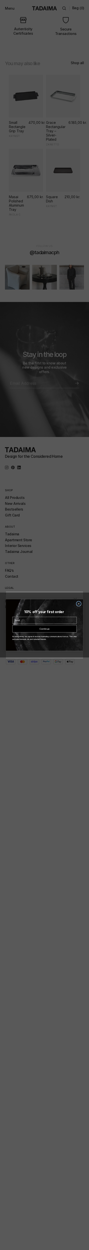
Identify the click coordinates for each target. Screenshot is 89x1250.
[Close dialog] (78, 603)
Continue (44, 628)
